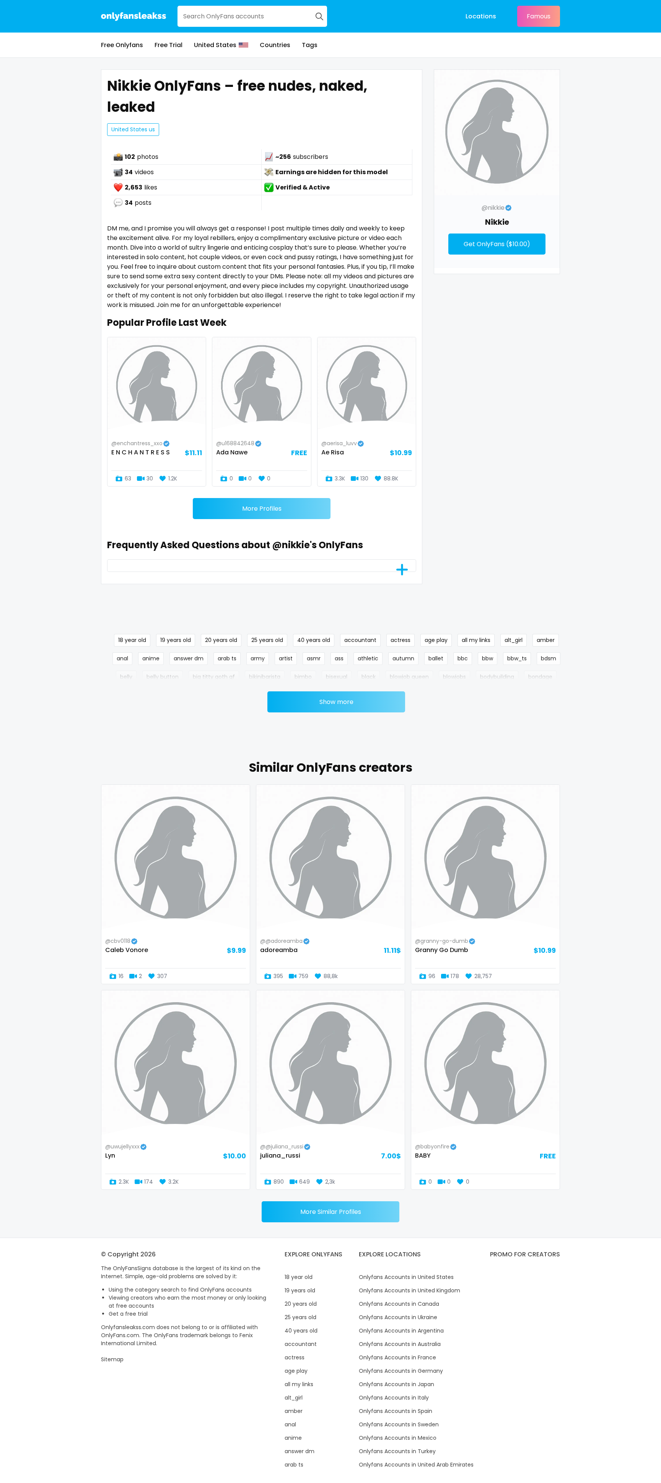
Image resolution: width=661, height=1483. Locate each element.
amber (546, 640)
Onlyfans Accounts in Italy (394, 1397)
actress (400, 640)
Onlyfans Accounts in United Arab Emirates (416, 1464)
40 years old (313, 640)
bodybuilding (497, 677)
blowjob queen (409, 677)
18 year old (132, 640)
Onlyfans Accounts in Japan (396, 1384)
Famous (538, 16)
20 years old (221, 640)
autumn (403, 658)
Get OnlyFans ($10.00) (497, 244)
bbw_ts (517, 658)
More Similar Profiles (330, 1211)
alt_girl (514, 640)
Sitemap (112, 1359)
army (258, 658)
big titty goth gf (214, 677)
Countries (275, 45)
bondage (540, 677)
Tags (309, 45)
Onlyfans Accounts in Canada (399, 1304)
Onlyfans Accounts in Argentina (401, 1330)
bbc (462, 658)
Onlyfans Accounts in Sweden (399, 1424)
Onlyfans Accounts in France (397, 1357)
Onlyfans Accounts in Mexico (397, 1438)
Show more (336, 701)
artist (286, 658)
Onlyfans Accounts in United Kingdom (409, 1290)
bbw (487, 658)
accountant (360, 640)
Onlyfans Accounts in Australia (400, 1344)
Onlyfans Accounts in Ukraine (398, 1317)
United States (215, 45)
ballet (435, 658)
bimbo (303, 677)
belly (126, 677)
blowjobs (454, 677)
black (368, 677)
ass (339, 658)
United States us (133, 129)
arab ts (227, 658)
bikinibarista (264, 677)
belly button (163, 677)
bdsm (548, 658)
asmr (314, 658)
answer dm (189, 658)
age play (436, 640)
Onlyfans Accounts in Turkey (397, 1451)
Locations (481, 16)
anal (122, 658)
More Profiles (262, 508)
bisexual (336, 677)
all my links (476, 640)
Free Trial (168, 45)
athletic (368, 658)
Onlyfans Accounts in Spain (395, 1411)
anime (151, 658)
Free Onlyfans (122, 45)
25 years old (267, 640)
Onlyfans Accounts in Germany (401, 1371)
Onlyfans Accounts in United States (406, 1277)
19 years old (175, 640)
